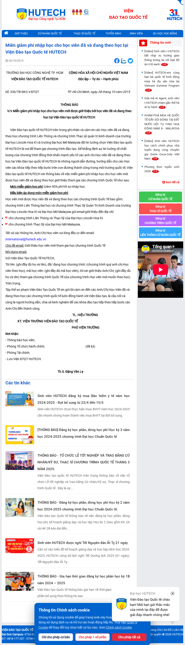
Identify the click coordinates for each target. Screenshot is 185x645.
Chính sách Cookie (119, 627)
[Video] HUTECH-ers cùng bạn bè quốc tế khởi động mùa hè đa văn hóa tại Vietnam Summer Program (161, 79)
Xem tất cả (172, 182)
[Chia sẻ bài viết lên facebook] (117, 61)
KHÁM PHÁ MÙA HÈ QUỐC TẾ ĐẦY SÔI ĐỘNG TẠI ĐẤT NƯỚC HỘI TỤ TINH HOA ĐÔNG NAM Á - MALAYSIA (161, 122)
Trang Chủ (155, 629)
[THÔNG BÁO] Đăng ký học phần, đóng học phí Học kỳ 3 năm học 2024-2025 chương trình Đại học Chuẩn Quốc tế (83, 433)
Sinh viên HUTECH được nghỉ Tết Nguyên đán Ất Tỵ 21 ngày (82, 543)
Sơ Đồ (167, 629)
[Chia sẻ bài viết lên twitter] (130, 61)
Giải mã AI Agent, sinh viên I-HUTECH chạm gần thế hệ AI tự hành (161, 103)
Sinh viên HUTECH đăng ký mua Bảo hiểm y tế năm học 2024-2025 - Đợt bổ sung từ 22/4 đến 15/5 (83, 399)
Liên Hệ (178, 629)
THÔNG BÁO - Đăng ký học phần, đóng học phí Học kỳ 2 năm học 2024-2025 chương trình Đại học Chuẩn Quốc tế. (83, 506)
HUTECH (177, 634)
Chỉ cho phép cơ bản (56, 637)
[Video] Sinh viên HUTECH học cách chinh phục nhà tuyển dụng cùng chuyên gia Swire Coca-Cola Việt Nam (161, 149)
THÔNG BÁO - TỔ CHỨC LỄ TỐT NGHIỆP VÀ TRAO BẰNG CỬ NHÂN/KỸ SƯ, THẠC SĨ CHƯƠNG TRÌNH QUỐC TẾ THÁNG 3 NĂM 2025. (83, 462)
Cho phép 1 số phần (92, 637)
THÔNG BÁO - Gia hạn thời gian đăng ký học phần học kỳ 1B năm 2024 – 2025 (83, 579)
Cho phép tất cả (129, 637)
